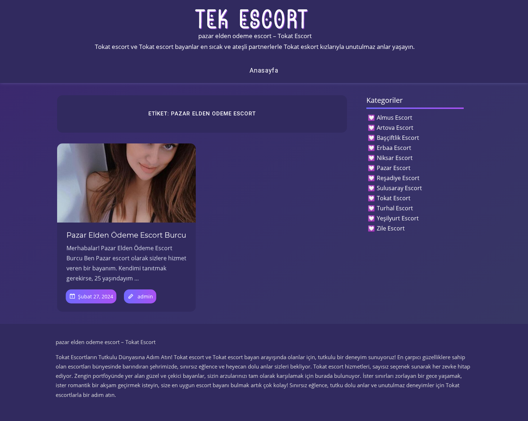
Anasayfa (264, 70)
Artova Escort (395, 128)
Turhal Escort (395, 208)
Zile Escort (391, 228)
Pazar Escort (394, 168)
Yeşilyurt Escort (398, 218)
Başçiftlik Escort (398, 138)
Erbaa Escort (394, 148)
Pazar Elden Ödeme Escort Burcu (126, 235)
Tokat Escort (394, 198)
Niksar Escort (395, 158)
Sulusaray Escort (399, 188)
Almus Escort (394, 118)
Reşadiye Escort (398, 178)
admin (145, 296)
